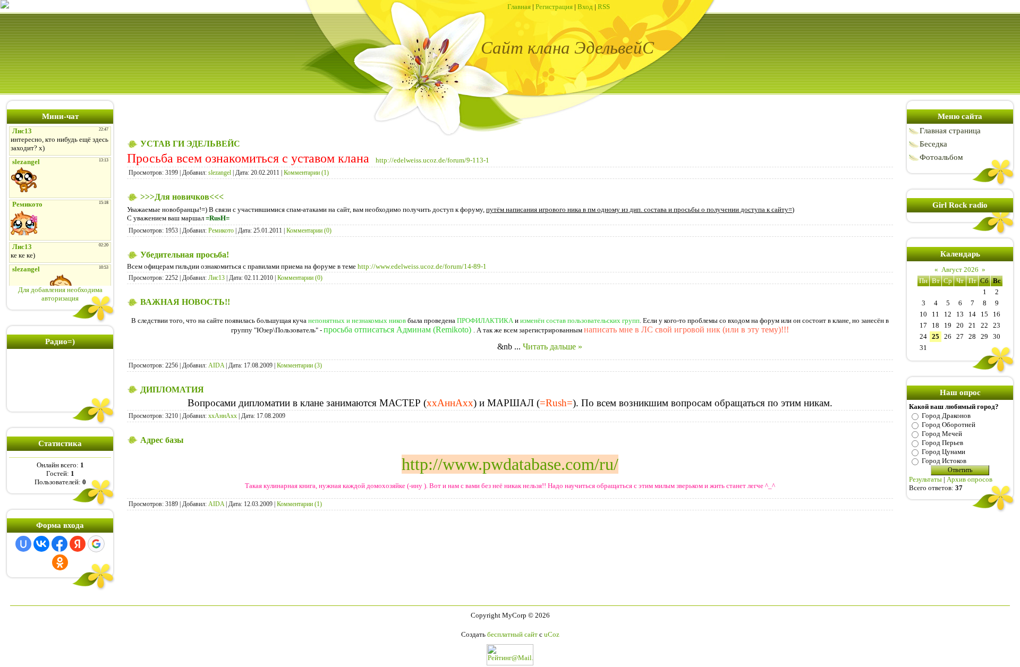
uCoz (551, 634)
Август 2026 (960, 269)
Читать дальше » (552, 346)
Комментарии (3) (299, 365)
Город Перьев (942, 443)
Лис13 (216, 277)
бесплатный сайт (512, 634)
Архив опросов (969, 479)
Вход (585, 7)
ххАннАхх (222, 416)
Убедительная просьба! (184, 254)
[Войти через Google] (96, 543)
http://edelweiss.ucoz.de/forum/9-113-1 (431, 160)
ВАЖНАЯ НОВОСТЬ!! (185, 301)
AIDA (216, 365)
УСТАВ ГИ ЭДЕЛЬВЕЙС (190, 143)
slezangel (219, 172)
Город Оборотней (948, 425)
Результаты (925, 479)
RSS (604, 7)
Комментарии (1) (306, 172)
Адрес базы (162, 439)
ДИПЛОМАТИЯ (172, 389)
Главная (519, 7)
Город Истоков (944, 461)
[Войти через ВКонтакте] (41, 544)
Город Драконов (946, 416)
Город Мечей (942, 434)
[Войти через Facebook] (59, 544)
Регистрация (554, 7)
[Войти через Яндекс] (78, 544)
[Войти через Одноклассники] (60, 562)
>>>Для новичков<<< (182, 196)
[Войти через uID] (23, 544)
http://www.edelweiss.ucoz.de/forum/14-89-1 (422, 266)
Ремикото (221, 230)
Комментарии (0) (309, 230)
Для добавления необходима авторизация (60, 294)
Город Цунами (943, 452)
